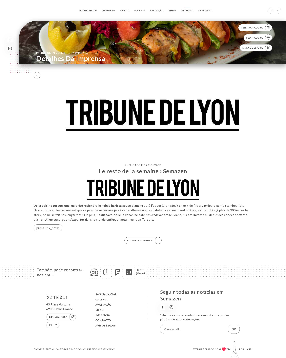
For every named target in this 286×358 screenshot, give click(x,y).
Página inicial (88, 10)
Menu (172, 10)
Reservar (108, 10)
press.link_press (48, 228)
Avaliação (157, 10)
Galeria (139, 10)
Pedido (124, 10)
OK (234, 329)
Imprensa (187, 10)
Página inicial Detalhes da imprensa (62, 52)
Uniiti (248, 349)
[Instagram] (10, 48)
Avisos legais (105, 325)
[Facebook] (10, 40)
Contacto (205, 10)
